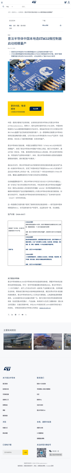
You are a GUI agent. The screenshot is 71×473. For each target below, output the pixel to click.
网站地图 (5, 433)
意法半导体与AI (41, 410)
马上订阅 (35, 108)
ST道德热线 (40, 433)
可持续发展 (6, 394)
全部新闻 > (21, 12)
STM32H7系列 (29, 222)
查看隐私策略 (40, 438)
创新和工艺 (6, 399)
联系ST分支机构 (41, 383)
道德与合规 (40, 427)
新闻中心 (39, 399)
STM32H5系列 (29, 237)
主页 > (9, 12)
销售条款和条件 (28, 466)
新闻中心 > (15, 12)
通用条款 (5, 415)
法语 (14, 25)
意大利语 (23, 25)
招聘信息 (5, 405)
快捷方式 (5, 427)
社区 (38, 394)
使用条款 (20, 466)
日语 (10, 28)
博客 (4, 410)
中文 (10, 25)
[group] (17, 341)
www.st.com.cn (45, 308)
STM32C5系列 (29, 254)
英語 (18, 25)
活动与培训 (40, 405)
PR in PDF (45, 25)
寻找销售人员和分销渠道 (43, 389)
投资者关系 (6, 389)
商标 (35, 466)
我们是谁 (5, 383)
